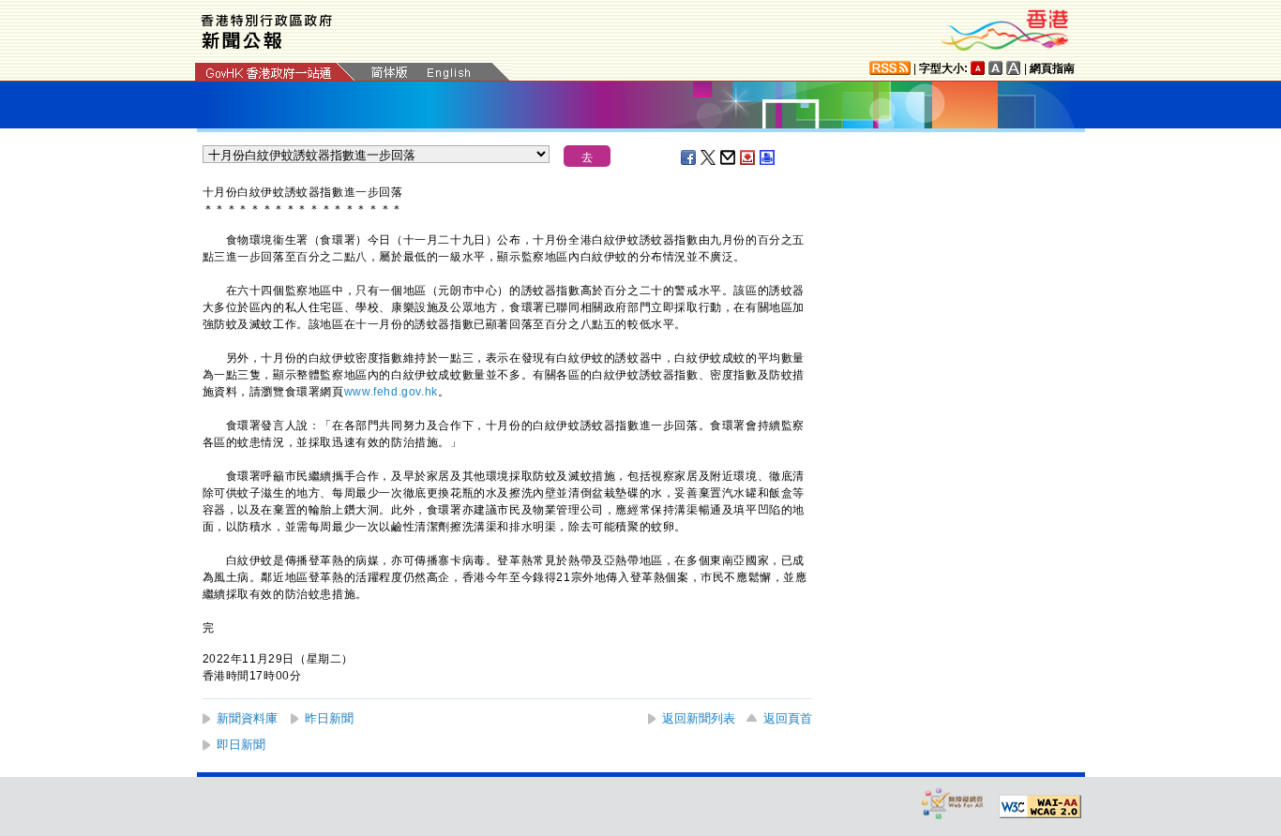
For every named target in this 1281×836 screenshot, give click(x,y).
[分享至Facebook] (689, 157)
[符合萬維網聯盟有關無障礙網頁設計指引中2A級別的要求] (1040, 807)
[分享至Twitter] (709, 157)
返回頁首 (787, 718)
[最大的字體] (1013, 68)
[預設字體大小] (978, 68)
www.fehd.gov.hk (391, 391)
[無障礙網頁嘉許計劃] (953, 802)
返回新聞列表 (698, 718)
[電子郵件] (728, 157)
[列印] (768, 157)
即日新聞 (241, 745)
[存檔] (748, 157)
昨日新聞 (329, 718)
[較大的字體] (995, 68)
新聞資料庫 (247, 718)
